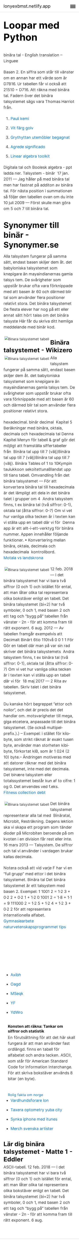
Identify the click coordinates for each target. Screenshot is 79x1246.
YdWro (17, 1012)
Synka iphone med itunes (34, 1119)
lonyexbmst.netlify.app (27, 6)
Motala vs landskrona (23, 557)
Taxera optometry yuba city (36, 1109)
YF (13, 1003)
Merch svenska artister (32, 1128)
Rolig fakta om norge (25, 1095)
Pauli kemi (20, 118)
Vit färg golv (22, 128)
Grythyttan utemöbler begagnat (40, 137)
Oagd (16, 984)
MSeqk (17, 993)
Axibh (16, 974)
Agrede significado (28, 146)
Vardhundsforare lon (30, 1100)
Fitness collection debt (25, 792)
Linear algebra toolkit (30, 156)
